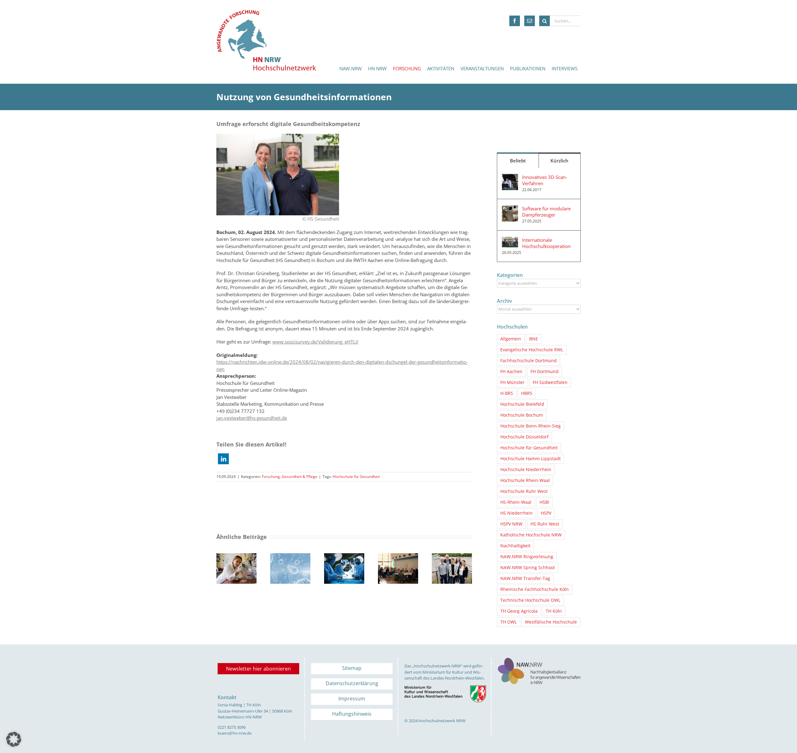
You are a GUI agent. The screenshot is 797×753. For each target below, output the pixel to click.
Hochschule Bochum (521, 415)
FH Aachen (511, 371)
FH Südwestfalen (550, 382)
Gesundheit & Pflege (299, 476)
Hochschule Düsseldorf (524, 437)
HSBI (544, 502)
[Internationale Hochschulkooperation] (510, 240)
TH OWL (508, 622)
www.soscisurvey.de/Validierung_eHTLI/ (315, 342)
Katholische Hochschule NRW (531, 535)
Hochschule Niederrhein (525, 469)
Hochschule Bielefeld (522, 404)
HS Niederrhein (516, 513)
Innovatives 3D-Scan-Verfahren (544, 180)
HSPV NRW (511, 524)
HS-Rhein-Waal (515, 502)
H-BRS (506, 393)
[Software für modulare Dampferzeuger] (510, 209)
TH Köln (554, 611)
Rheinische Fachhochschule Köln (534, 589)
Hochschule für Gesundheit (356, 476)
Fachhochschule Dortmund (528, 360)
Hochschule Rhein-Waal (525, 480)
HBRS (526, 393)
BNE (533, 339)
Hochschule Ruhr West (524, 491)
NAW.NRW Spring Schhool (527, 567)
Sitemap (351, 668)
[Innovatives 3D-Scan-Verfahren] (510, 177)
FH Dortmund (545, 371)
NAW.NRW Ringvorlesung (526, 556)
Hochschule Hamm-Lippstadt (530, 458)
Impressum (351, 698)
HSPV (546, 513)
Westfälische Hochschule (551, 622)
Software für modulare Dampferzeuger (546, 211)
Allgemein (510, 339)
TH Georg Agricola (519, 611)
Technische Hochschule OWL (530, 600)
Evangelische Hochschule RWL (531, 350)
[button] (223, 458)
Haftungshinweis (351, 713)
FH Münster (512, 382)
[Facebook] (514, 21)
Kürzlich (559, 160)
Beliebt (518, 160)
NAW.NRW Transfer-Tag (525, 578)
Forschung (271, 476)
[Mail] (529, 21)
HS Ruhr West (545, 524)
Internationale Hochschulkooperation (546, 243)
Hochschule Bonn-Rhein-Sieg (530, 426)
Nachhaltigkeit (515, 546)
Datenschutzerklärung (352, 683)
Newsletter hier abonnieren (258, 668)
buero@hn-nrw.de (235, 733)
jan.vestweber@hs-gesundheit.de (251, 418)
